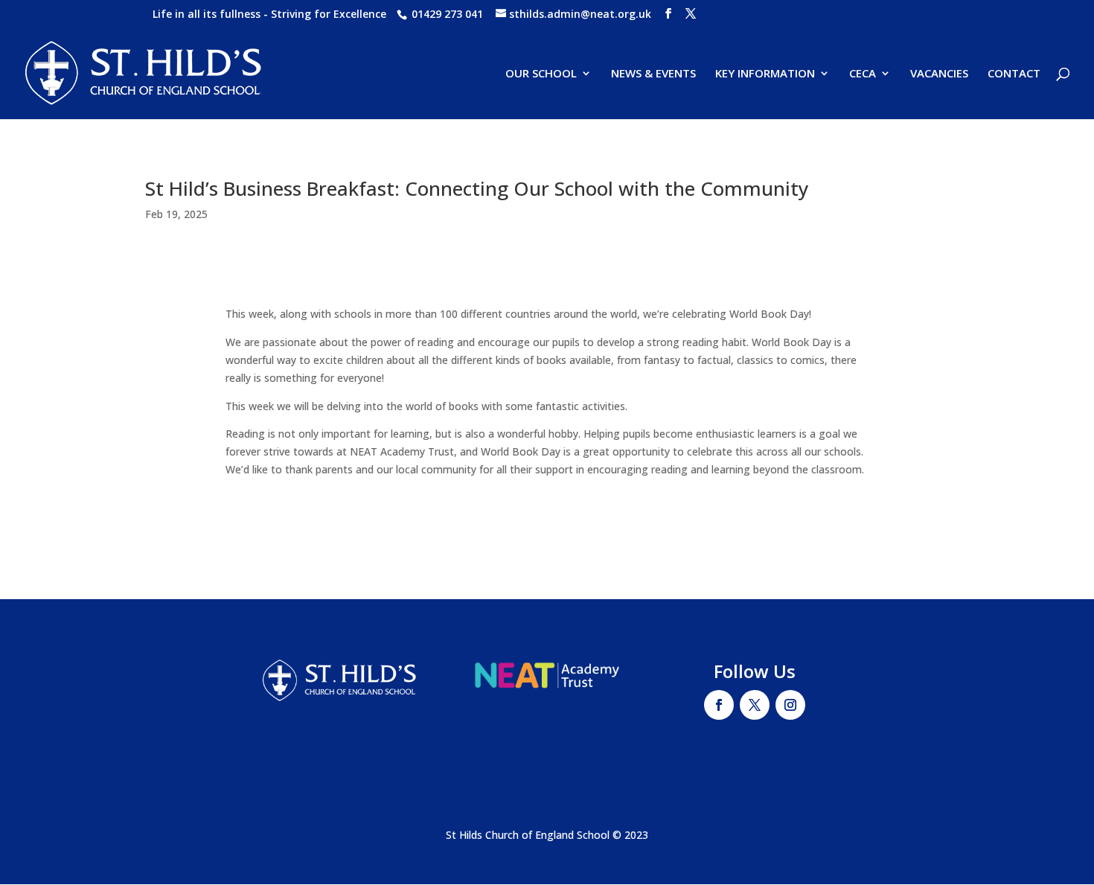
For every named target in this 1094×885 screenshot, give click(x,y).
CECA (862, 74)
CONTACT (1014, 74)
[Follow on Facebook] (719, 705)
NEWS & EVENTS (653, 74)
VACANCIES (939, 74)
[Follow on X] (755, 705)
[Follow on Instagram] (790, 705)
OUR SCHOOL (541, 74)
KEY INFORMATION (765, 74)
